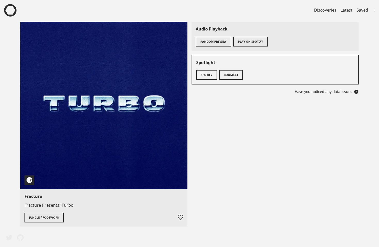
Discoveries (325, 10)
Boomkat (231, 75)
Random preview (213, 41)
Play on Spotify (250, 41)
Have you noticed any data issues (326, 91)
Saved (362, 10)
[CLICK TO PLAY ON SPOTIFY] (103, 105)
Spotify (206, 75)
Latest (346, 10)
